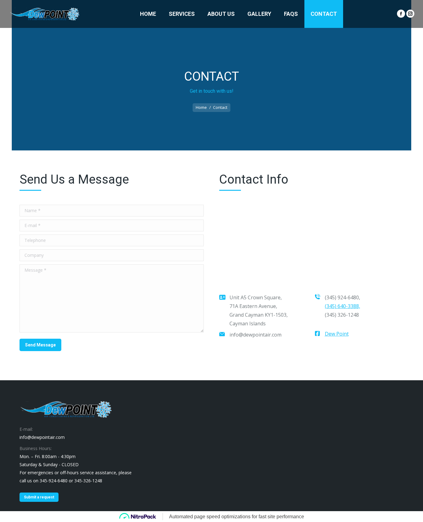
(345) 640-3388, (342, 306)
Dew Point (337, 333)
